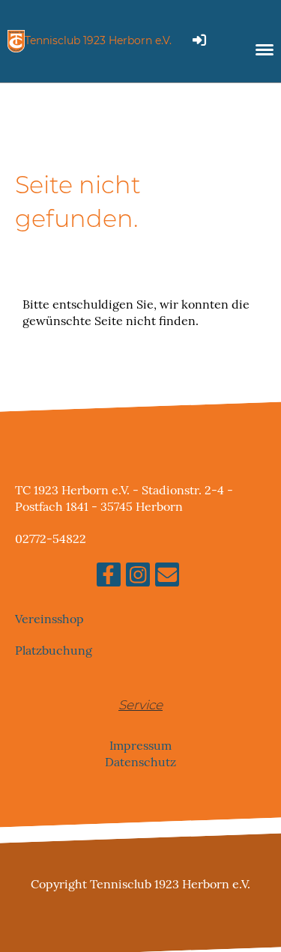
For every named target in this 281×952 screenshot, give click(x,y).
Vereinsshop (49, 618)
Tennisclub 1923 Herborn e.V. (98, 40)
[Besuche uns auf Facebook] (109, 578)
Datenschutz (140, 761)
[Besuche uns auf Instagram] (138, 578)
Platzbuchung (53, 650)
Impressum (140, 745)
